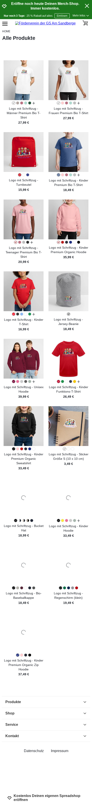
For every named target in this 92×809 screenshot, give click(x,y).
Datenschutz (34, 751)
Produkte (13, 702)
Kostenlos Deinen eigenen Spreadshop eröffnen (47, 798)
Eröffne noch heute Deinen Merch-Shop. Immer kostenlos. (45, 6)
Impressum (59, 751)
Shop (10, 713)
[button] (24, 80)
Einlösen (62, 15)
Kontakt (12, 736)
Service (11, 724)
